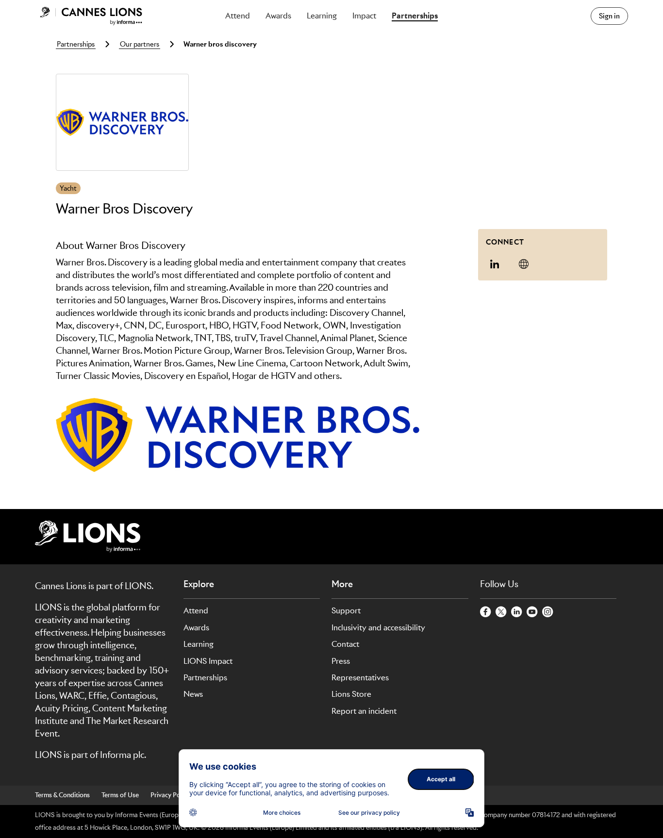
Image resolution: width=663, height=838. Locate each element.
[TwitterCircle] (501, 612)
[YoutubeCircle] (532, 612)
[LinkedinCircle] (517, 612)
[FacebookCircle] (486, 612)
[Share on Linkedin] (494, 264)
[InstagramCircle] (548, 612)
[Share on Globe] (523, 264)
